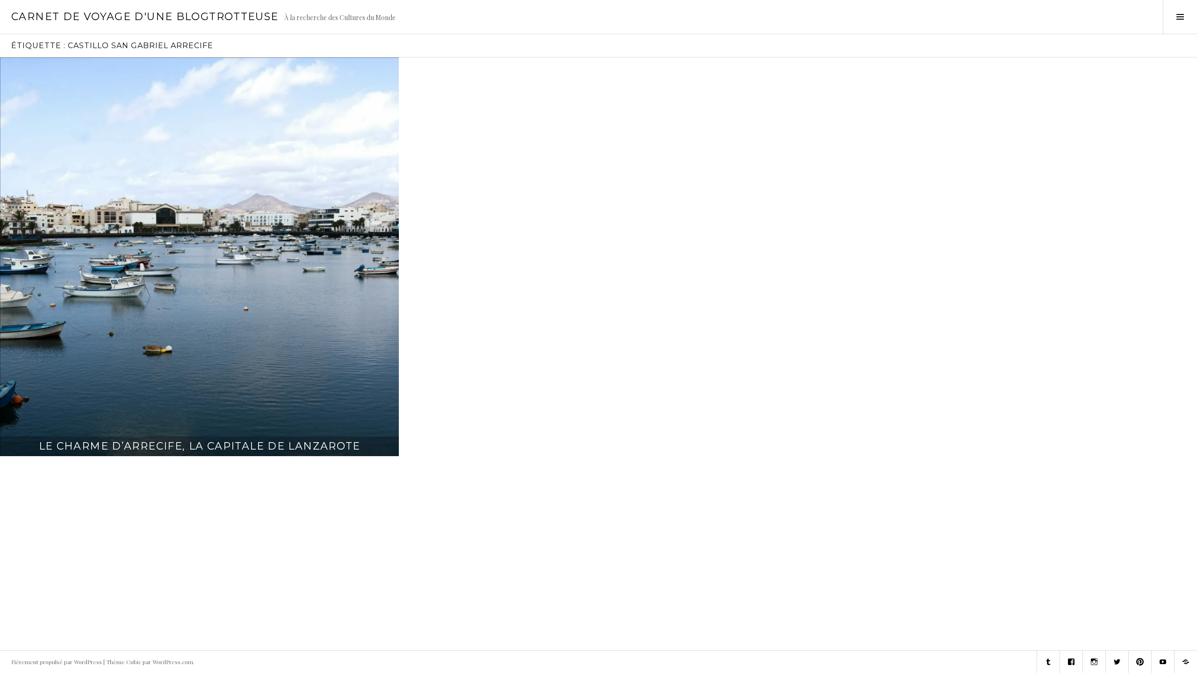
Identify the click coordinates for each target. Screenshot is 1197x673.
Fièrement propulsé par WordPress (56, 662)
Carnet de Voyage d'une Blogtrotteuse (145, 16)
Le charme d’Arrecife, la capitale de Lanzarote (200, 446)
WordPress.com (172, 662)
